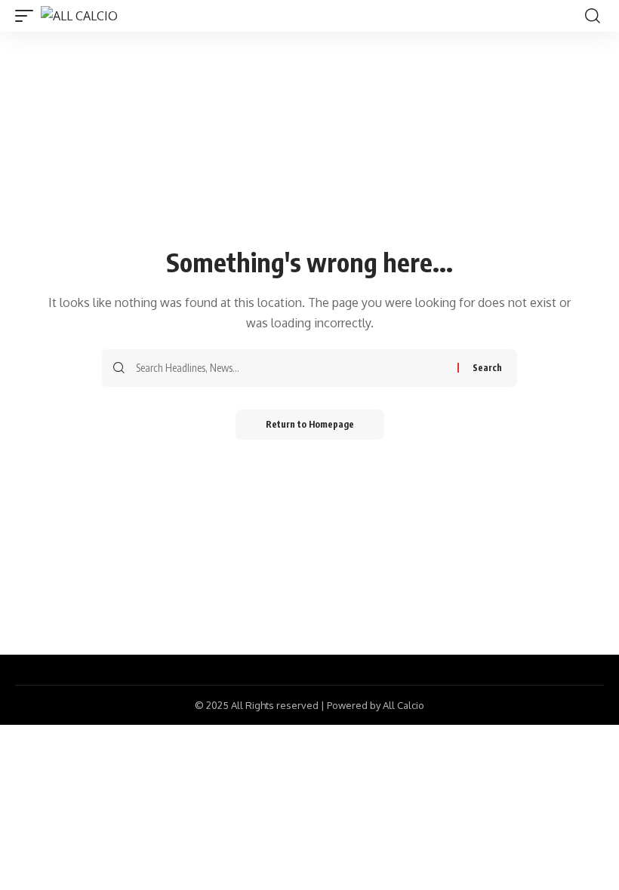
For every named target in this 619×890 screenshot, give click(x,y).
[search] (592, 16)
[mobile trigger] (28, 15)
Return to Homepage (310, 424)
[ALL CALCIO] (79, 15)
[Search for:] (291, 368)
